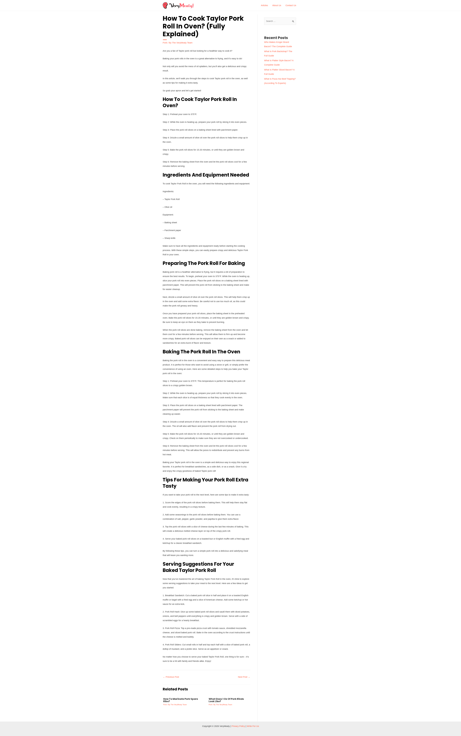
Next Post (244, 677)
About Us (276, 5)
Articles (264, 5)
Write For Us (253, 726)
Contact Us (290, 5)
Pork (165, 43)
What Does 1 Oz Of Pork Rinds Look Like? (226, 700)
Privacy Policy (238, 726)
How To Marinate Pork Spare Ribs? (180, 700)
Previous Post (171, 677)
